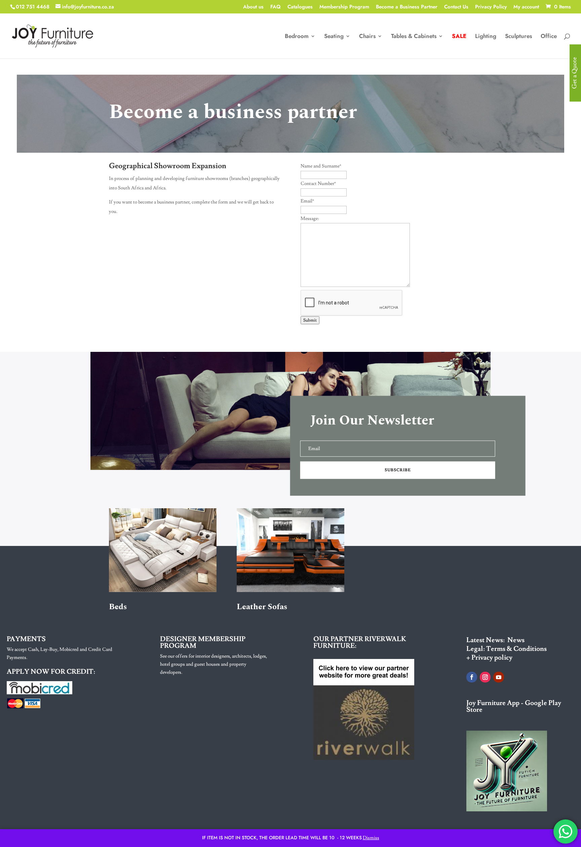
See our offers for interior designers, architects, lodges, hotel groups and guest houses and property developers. (213, 664)
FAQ (275, 7)
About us (253, 7)
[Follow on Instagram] (485, 677)
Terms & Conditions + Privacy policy (506, 653)
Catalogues (300, 7)
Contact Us (456, 7)
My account (526, 7)
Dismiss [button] (371, 838)
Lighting (485, 37)
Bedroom (297, 37)
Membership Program (344, 7)
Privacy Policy (491, 7)
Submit (310, 320)
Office (549, 37)
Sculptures (518, 37)
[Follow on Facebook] (471, 677)
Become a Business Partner (406, 7)
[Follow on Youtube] (498, 677)
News (516, 640)
